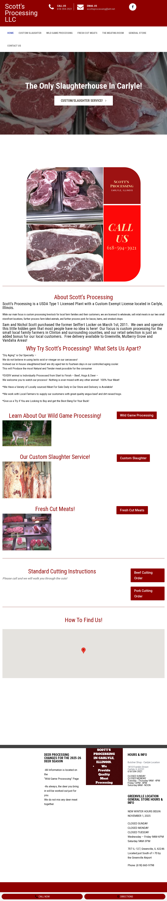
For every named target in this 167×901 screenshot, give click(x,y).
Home (10, 33)
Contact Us (14, 45)
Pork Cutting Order (143, 593)
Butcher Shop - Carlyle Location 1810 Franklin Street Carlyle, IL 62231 (144, 766)
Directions (126, 896)
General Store (137, 33)
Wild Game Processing (59, 33)
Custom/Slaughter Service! (82, 101)
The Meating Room (113, 33)
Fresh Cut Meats (87, 33)
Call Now (44, 896)
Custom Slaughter (30, 33)
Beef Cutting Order (143, 575)
